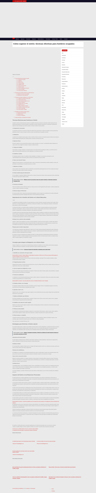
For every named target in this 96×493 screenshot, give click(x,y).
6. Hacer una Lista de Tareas (22, 85)
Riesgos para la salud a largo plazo (23, 95)
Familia (63, 88)
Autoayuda (64, 55)
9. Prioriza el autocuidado (21, 108)
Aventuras (64, 57)
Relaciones (64, 109)
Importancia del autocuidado (22, 112)
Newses (27, 488)
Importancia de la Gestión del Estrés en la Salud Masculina (24, 92)
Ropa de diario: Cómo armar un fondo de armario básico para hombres (62, 467)
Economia (64, 76)
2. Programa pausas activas (22, 99)
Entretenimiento (65, 86)
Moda (50, 461)
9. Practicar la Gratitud (21, 89)
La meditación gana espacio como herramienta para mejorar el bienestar (23, 441)
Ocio (63, 105)
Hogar (63, 93)
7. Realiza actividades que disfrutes (23, 105)
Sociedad (63, 114)
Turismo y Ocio (64, 121)
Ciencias (63, 60)
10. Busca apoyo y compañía (22, 109)
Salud (63, 112)
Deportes (63, 64)
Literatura (63, 95)
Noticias (63, 102)
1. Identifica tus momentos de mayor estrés (24, 98)
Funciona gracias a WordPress (18, 488)
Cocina (63, 62)
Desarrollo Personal (65, 74)
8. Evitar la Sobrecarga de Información (23, 88)
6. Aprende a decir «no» (21, 104)
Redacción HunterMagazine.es (18, 443)
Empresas (64, 83)
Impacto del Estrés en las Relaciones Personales (23, 117)
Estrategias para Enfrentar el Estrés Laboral (22, 111)
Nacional (63, 100)
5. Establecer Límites (21, 84)
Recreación (64, 107)
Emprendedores (65, 81)
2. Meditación (20, 80)
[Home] (13, 38)
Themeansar (33, 488)
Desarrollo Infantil (65, 69)
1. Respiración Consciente (21, 79)
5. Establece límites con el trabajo (23, 103)
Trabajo (63, 119)
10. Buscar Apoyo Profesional (22, 90)
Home (53, 488)
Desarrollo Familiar (65, 67)
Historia (13, 461)
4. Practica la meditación (21, 102)
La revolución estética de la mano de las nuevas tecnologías (46, 441)
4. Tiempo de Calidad (21, 83)
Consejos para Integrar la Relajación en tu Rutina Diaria (24, 97)
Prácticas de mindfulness (21, 115)
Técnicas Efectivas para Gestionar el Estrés (22, 78)
